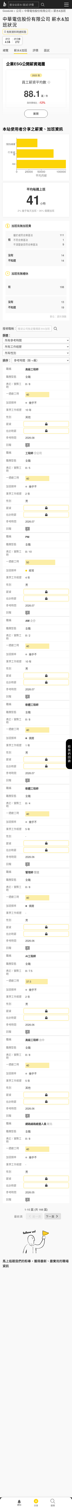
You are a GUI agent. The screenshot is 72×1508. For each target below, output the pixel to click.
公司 (18, 11)
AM (30, 621)
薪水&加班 (59, 11)
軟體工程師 (31, 705)
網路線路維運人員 (38, 1124)
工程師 (33, 453)
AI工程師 (30, 956)
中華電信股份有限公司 (37, 11)
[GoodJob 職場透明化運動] (5, 4)
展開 (36, 113)
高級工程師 (31, 369)
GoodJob (8, 11)
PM (27, 537)
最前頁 (18, 1216)
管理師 (32, 872)
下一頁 (50, 1216)
